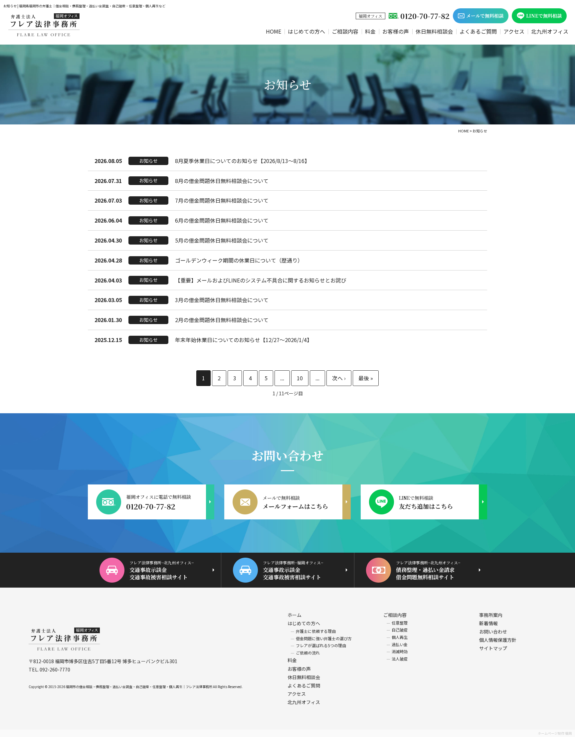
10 (300, 378)
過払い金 (400, 644)
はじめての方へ (306, 31)
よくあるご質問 (478, 31)
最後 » (366, 378)
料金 (370, 31)
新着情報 (488, 623)
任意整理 (400, 623)
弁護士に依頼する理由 (316, 631)
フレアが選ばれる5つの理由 (321, 645)
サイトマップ (493, 648)
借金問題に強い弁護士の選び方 (324, 638)
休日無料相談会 (434, 31)
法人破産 (400, 658)
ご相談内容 (345, 31)
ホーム (294, 615)
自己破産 (400, 630)
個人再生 (400, 637)
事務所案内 (490, 615)
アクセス (513, 31)
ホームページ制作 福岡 (555, 733)
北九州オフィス (549, 31)
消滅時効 (400, 651)
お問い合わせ (493, 631)
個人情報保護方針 (497, 640)
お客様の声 (395, 31)
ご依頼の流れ (308, 652)
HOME (273, 31)
